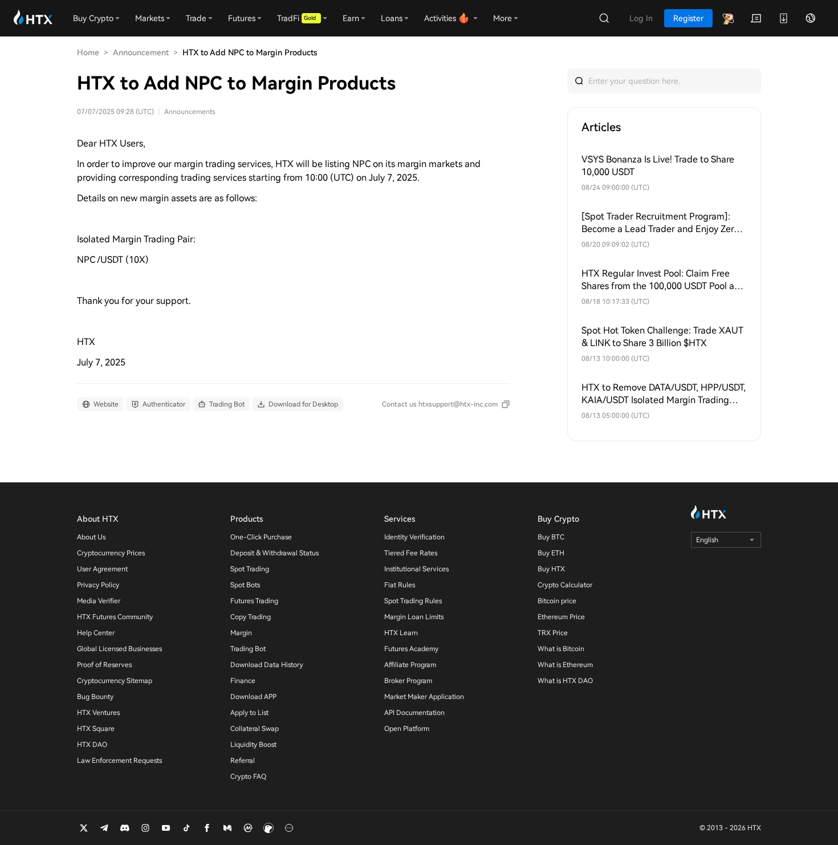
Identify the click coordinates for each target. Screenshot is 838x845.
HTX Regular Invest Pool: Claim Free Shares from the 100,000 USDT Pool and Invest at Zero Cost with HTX (663, 280)
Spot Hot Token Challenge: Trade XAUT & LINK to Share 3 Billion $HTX (662, 336)
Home (88, 52)
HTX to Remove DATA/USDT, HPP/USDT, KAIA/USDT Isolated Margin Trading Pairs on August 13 (663, 394)
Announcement (141, 52)
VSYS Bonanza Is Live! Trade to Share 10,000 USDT (657, 165)
